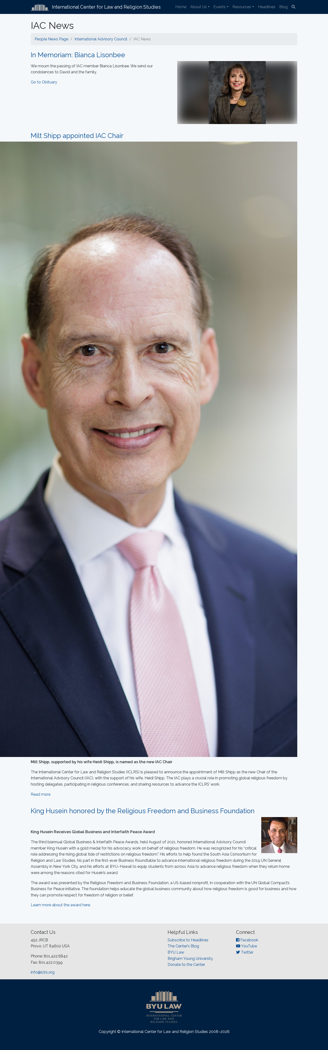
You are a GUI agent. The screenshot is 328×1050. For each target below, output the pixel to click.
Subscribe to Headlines (188, 940)
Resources (241, 7)
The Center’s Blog (183, 946)
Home (180, 7)
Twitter (246, 952)
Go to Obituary (44, 82)
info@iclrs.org (43, 972)
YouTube (248, 946)
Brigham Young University (190, 958)
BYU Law (176, 952)
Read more (40, 794)
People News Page (51, 39)
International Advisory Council (100, 39)
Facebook (248, 940)
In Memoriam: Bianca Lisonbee (78, 55)
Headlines (266, 7)
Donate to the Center (186, 964)
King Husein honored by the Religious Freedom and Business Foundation (143, 811)
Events (219, 7)
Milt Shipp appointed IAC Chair (77, 136)
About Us (198, 7)
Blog (283, 7)
